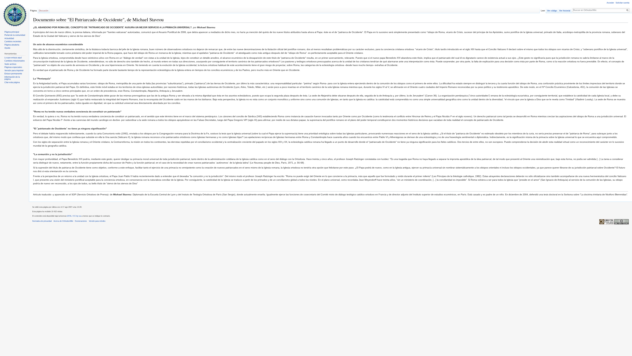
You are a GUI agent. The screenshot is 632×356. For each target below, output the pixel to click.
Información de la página (12, 78)
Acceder (610, 3)
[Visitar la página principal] (14, 13)
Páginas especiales (13, 67)
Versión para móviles (97, 221)
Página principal (11, 32)
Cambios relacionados (14, 61)
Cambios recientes (12, 41)
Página (33, 10)
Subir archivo (10, 64)
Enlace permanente (13, 74)
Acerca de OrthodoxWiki (63, 221)
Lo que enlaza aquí (13, 58)
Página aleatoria (11, 45)
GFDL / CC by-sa (74, 216)
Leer (543, 10)
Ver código (552, 10)
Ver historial (564, 10)
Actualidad (9, 38)
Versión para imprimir (14, 70)
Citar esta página (12, 82)
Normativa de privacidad (42, 221)
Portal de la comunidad (14, 35)
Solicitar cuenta (622, 3)
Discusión (43, 10)
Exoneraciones (81, 221)
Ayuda (7, 48)
